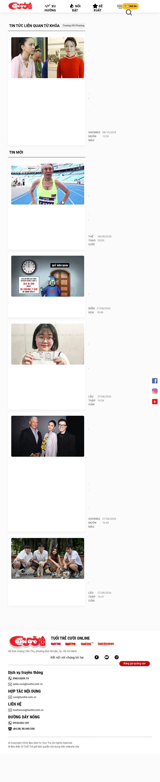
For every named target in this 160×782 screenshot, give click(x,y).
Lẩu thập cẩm (91, 400)
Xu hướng (50, 8)
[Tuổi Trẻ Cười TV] (107, 657)
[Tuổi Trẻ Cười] (117, 657)
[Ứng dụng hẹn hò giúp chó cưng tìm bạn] (47, 558)
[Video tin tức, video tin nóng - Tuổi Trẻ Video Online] (89, 643)
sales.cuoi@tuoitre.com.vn (28, 684)
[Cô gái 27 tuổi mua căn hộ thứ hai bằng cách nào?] (47, 344)
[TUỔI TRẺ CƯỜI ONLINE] (27, 642)
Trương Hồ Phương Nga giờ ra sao (83, 25)
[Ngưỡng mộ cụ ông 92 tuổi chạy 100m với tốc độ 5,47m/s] (47, 184)
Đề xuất (98, 8)
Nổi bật (76, 8)
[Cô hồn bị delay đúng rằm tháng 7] (47, 276)
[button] (118, 7)
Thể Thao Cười (92, 240)
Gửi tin (133, 6)
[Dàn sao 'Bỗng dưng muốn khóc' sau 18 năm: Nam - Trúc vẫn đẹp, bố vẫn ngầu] (47, 436)
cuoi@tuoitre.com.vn (24, 697)
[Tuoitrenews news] (106, 643)
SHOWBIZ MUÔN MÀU (94, 136)
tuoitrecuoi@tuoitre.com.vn (28, 710)
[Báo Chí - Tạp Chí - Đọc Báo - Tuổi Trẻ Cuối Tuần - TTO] (72, 643)
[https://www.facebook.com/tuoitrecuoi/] (97, 657)
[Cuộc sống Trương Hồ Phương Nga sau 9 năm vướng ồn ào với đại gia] (47, 57)
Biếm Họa (91, 310)
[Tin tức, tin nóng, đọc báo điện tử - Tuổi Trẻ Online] (57, 643)
